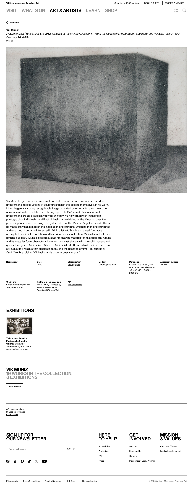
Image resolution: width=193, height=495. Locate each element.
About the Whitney (168, 446)
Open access (12, 414)
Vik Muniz (12, 29)
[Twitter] (36, 461)
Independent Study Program (142, 461)
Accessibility (104, 446)
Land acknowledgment (170, 451)
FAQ (100, 456)
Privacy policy (12, 481)
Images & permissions (16, 412)
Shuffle (175, 10)
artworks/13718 (75, 284)
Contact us (103, 451)
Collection (14, 22)
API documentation (15, 409)
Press (101, 461)
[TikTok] (29, 461)
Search (183, 10)
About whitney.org (53, 481)
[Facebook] (22, 461)
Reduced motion (89, 481)
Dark (73, 481)
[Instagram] (8, 461)
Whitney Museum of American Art (22, 3)
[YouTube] (44, 461)
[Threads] (15, 461)
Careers (133, 456)
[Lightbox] (96, 120)
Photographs (74, 264)
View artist (15, 386)
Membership (135, 451)
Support (133, 446)
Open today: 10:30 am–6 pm (127, 3)
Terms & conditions (31, 481)
